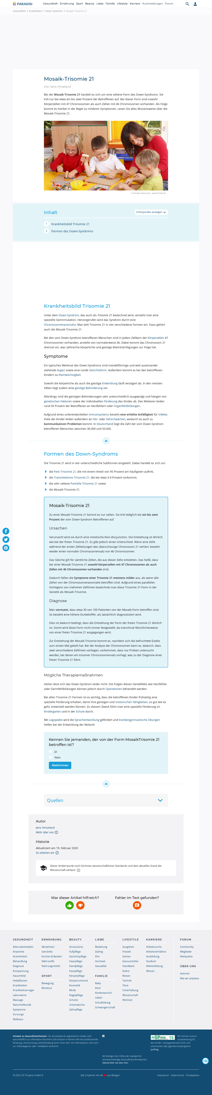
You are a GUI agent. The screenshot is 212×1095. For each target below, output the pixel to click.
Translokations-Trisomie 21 (71, 477)
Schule (80, 711)
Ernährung (67, 3)
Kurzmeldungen (152, 3)
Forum (169, 3)
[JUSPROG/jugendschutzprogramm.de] (163, 1037)
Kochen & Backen (52, 956)
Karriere (135, 3)
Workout (47, 988)
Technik (126, 980)
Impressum (163, 1075)
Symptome (19, 1009)
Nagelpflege (76, 995)
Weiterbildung (154, 966)
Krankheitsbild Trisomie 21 (70, 224)
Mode (72, 990)
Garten (126, 956)
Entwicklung (110, 383)
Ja (55, 751)
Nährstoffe (48, 961)
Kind (97, 988)
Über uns (188, 966)
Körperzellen (156, 338)
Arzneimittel (20, 956)
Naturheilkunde (22, 1004)
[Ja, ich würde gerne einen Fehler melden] (137, 905)
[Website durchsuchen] (187, 4)
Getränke (47, 951)
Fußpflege (75, 951)
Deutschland (105, 424)
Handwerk (128, 966)
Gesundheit (50, 3)
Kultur (126, 971)
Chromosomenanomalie (60, 324)
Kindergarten (52, 711)
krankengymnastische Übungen (139, 720)
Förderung (110, 401)
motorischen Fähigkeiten (131, 702)
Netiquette (186, 956)
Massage (18, 1000)
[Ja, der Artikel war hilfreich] (69, 905)
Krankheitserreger (23, 990)
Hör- (95, 419)
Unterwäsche (77, 1004)
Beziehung (101, 947)
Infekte (162, 414)
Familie (110, 3)
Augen (61, 370)
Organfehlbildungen (127, 406)
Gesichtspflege (77, 956)
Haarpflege (75, 961)
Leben (98, 997)
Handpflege (76, 966)
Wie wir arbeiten (189, 978)
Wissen (150, 971)
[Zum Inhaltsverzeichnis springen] (106, 441)
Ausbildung (152, 956)
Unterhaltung (130, 990)
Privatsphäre (192, 1075)
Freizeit (126, 951)
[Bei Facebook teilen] (5, 531)
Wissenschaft (130, 995)
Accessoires (76, 947)
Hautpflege (75, 971)
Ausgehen (128, 947)
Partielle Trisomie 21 (84, 483)
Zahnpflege (75, 1009)
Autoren (185, 973)
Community (187, 947)
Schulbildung (102, 1002)
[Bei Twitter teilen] (5, 539)
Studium (151, 961)
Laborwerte (19, 995)
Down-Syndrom (54, 11)
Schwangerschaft (105, 1007)
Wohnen (127, 1000)
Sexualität (101, 966)
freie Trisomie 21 (65, 471)
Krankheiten (35, 11)
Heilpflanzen (20, 980)
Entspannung (21, 971)
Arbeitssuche (154, 947)
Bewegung (48, 983)
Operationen (114, 689)
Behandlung (20, 961)
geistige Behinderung (89, 388)
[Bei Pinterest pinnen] (5, 547)
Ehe (97, 956)
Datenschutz (177, 1075)
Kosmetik (74, 985)
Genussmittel (130, 961)
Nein (57, 757)
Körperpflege (77, 975)
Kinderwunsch (103, 992)
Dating (99, 951)
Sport (79, 3)
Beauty (89, 3)
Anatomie (18, 951)
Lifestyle (122, 3)
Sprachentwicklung (87, 720)
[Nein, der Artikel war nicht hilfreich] (80, 905)
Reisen (126, 975)
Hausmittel (19, 975)
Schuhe (73, 1000)
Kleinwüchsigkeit (70, 375)
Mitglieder (186, 951)
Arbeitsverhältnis (156, 951)
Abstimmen (60, 765)
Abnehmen (48, 947)
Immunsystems (99, 414)
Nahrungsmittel (51, 966)
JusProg (154, 1049)
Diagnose (18, 966)
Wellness (18, 1019)
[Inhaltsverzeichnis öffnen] (205, 1061)
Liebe (100, 3)
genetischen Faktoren (58, 401)
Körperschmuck (78, 980)
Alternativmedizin (23, 947)
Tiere (125, 985)
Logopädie (56, 720)
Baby (98, 983)
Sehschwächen (115, 419)
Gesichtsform (98, 370)
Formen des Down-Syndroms (72, 231)
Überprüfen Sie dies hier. (115, 1062)
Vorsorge (18, 1014)
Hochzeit (100, 961)
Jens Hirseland (45, 827)
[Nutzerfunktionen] (195, 4)
